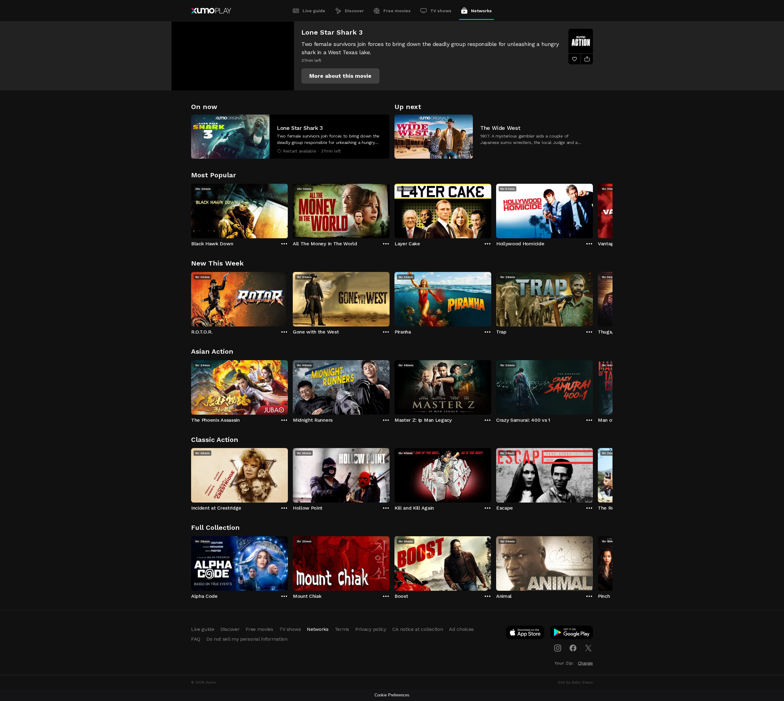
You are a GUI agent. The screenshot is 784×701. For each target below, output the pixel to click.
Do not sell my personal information (247, 639)
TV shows (440, 10)
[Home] (211, 10)
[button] (340, 76)
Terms (342, 629)
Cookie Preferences (392, 695)
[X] (588, 648)
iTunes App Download (525, 633)
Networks (481, 10)
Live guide (314, 10)
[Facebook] (573, 648)
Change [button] (585, 663)
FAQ (195, 639)
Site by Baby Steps (575, 682)
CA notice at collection (417, 629)
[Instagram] (557, 648)
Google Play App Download (572, 633)
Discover (354, 10)
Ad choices (461, 629)
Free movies (397, 10)
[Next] (593, 209)
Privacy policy (370, 629)
